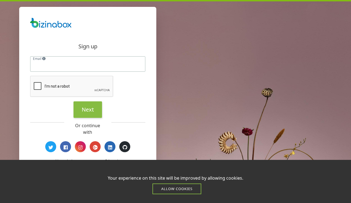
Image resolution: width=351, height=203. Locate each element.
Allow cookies (177, 188)
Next (88, 109)
